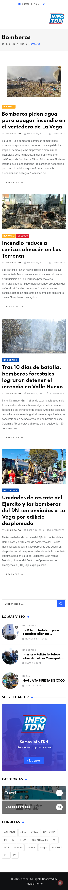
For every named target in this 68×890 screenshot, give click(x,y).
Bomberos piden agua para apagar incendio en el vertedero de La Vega (33, 121)
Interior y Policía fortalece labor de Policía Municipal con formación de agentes (44, 658)
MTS (6, 847)
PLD (6, 855)
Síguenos (34, 760)
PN (15, 855)
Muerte (18, 847)
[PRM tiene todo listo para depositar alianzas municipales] (10, 632)
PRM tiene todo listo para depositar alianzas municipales (40, 634)
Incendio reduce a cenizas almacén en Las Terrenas (31, 250)
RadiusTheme (34, 883)
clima (23, 832)
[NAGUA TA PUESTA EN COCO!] (10, 680)
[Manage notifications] (60, 882)
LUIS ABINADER (39, 840)
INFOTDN (9, 840)
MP (54, 840)
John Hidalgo (13, 134)
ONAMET (57, 847)
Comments (58, 134)
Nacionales (29, 626)
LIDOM (22, 840)
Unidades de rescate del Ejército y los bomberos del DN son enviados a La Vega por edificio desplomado (33, 510)
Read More (12, 182)
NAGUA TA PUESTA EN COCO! (44, 680)
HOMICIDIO (49, 832)
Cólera (34, 832)
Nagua (26, 676)
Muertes (31, 847)
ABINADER (10, 832)
